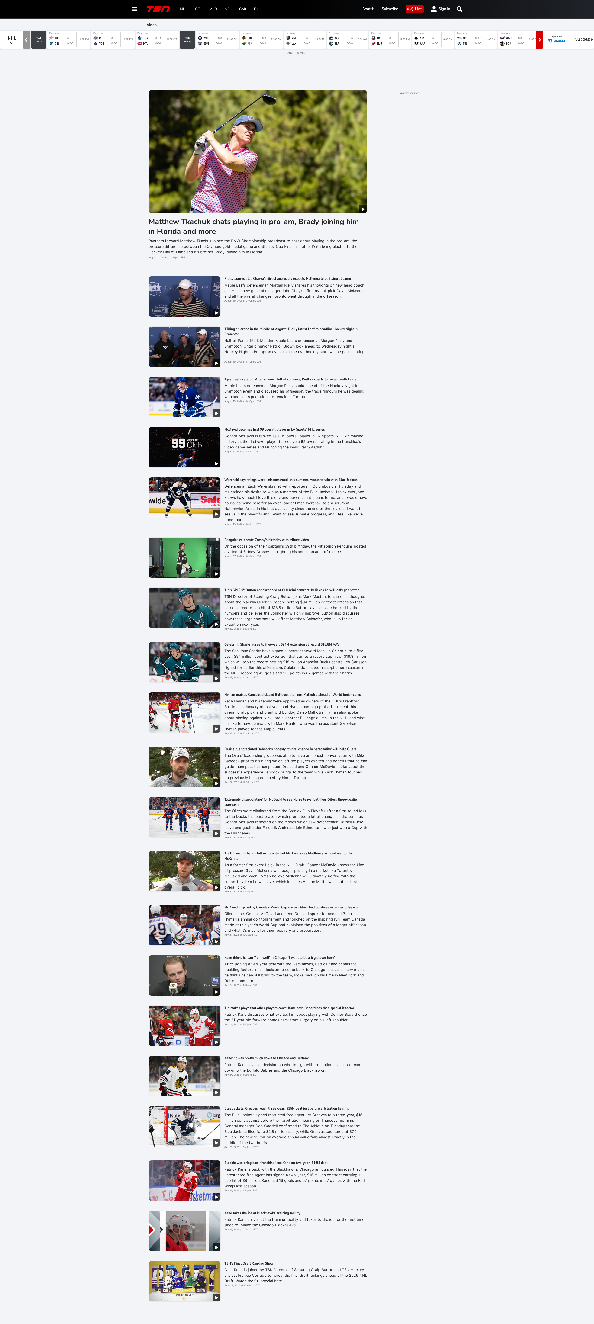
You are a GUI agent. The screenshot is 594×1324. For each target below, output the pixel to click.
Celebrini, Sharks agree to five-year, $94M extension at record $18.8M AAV (281, 644)
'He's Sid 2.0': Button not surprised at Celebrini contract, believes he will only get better (291, 590)
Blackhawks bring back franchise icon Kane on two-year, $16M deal (276, 1162)
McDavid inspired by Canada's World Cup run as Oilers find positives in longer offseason (292, 907)
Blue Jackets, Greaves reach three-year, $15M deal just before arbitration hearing (286, 1108)
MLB (213, 9)
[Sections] (134, 9)
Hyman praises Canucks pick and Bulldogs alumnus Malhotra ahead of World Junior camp (292, 694)
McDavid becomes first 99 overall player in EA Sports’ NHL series (274, 429)
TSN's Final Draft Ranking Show (249, 1263)
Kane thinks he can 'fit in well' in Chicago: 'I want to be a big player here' (279, 957)
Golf (242, 9)
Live (418, 8)
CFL (198, 9)
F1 (256, 9)
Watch (368, 8)
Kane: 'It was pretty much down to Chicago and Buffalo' (266, 1058)
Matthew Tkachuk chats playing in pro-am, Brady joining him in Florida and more (253, 226)
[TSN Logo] (158, 9)
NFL (228, 9)
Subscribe (390, 8)
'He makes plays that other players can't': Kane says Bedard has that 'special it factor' (289, 1008)
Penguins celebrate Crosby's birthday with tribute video (266, 539)
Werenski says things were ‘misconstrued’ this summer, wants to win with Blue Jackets (291, 479)
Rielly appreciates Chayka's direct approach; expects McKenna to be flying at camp (287, 278)
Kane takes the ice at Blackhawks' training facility (262, 1213)
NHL (184, 9)
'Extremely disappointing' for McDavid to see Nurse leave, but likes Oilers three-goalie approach (290, 802)
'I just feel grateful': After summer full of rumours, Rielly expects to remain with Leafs (290, 379)
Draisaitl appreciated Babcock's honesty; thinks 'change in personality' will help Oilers (290, 749)
